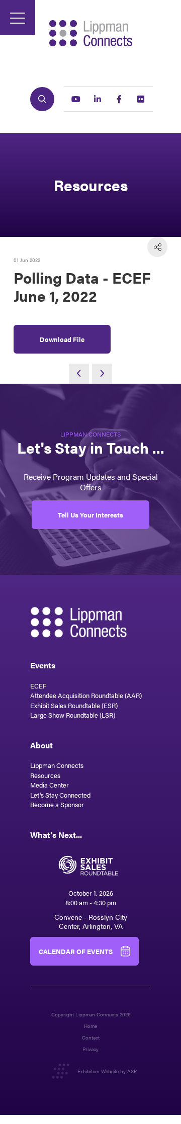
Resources (45, 775)
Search (42, 99)
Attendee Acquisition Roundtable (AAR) (86, 695)
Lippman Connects (56, 765)
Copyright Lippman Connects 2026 (90, 1014)
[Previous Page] (79, 374)
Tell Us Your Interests (90, 515)
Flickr (141, 99)
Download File (62, 339)
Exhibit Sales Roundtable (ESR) (74, 705)
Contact (91, 1037)
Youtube (76, 99)
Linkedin (97, 99)
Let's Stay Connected (60, 795)
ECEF (38, 685)
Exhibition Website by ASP (107, 1071)
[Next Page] (102, 374)
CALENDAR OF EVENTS (76, 951)
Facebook (119, 99)
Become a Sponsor (57, 804)
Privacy (90, 1049)
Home (90, 1026)
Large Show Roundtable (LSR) (72, 715)
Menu (17, 17)
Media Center (49, 785)
